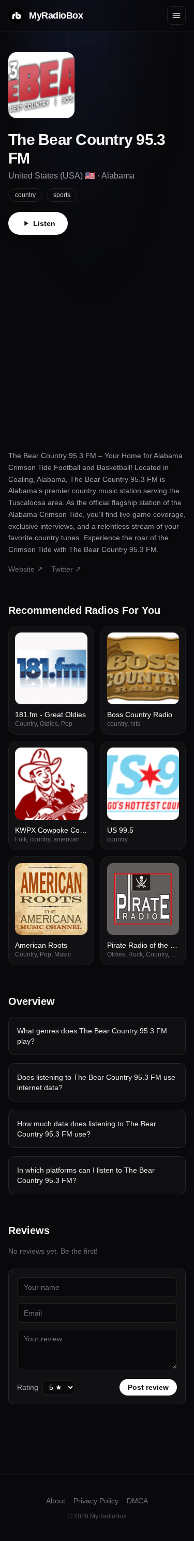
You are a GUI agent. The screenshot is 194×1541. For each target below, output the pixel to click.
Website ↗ (25, 569)
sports (61, 195)
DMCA (137, 1501)
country (25, 195)
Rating (27, 1387)
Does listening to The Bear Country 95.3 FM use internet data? (96, 1082)
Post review (148, 1387)
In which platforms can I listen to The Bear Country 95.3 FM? (86, 1175)
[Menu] (176, 15)
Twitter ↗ (66, 569)
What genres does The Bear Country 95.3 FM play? (92, 1036)
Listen (44, 223)
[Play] (74, 646)
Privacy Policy (95, 1501)
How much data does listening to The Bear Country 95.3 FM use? (86, 1129)
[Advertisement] (97, 336)
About (55, 1501)
